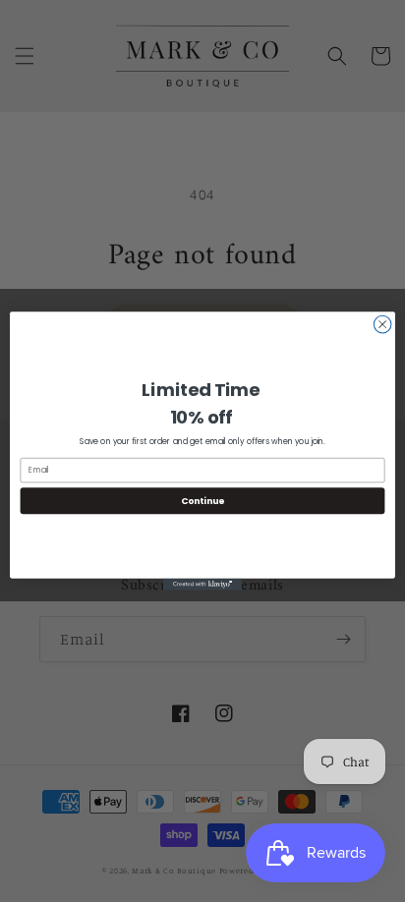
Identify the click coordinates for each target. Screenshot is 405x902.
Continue (202, 500)
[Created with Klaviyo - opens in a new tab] (202, 585)
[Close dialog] (382, 324)
